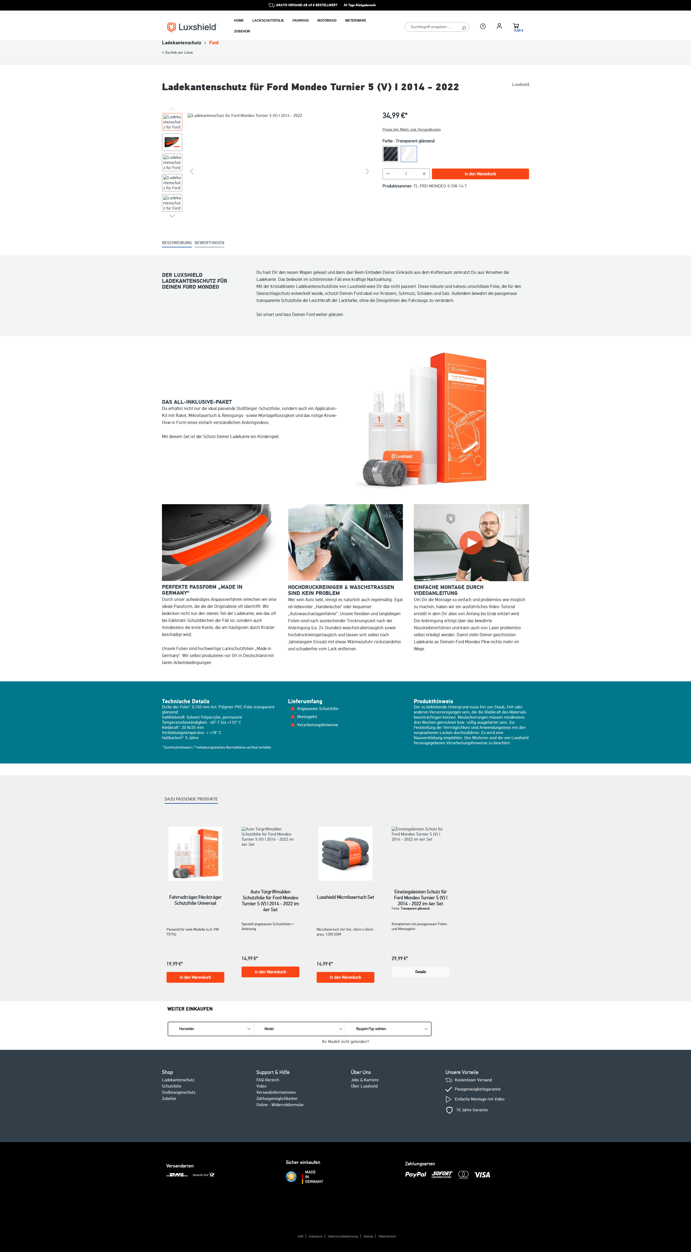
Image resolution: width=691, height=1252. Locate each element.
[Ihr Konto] (499, 26)
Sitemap (368, 1236)
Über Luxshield (364, 1086)
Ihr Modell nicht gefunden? (345, 1041)
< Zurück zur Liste (177, 52)
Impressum (316, 1236)
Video (261, 1086)
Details (420, 972)
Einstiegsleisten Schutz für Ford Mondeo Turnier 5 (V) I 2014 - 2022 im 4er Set (420, 895)
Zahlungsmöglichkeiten (276, 1098)
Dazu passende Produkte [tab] (191, 799)
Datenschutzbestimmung (343, 1236)
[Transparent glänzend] (409, 154)
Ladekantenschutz (178, 1080)
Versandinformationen (276, 1092)
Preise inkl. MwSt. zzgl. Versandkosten (411, 129)
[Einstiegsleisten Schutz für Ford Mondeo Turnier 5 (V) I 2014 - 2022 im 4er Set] (420, 851)
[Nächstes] (367, 171)
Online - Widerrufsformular (280, 1105)
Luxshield (520, 84)
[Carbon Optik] (390, 154)
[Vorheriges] (192, 171)
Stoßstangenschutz (178, 1092)
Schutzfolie (171, 1086)
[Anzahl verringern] (388, 174)
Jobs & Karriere (365, 1080)
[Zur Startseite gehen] (192, 27)
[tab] (177, 243)
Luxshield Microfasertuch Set (345, 897)
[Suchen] (464, 27)
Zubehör (169, 1098)
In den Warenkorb (480, 174)
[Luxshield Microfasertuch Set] (345, 854)
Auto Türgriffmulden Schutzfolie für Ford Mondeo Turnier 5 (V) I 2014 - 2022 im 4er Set (270, 895)
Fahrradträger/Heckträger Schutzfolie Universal (195, 900)
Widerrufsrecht (387, 1236)
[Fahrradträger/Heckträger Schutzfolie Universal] (195, 854)
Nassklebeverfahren (432, 628)
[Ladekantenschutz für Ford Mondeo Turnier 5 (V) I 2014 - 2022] (279, 171)
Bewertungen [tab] (209, 242)
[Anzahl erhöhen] (424, 174)
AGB (300, 1236)
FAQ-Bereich (267, 1080)
